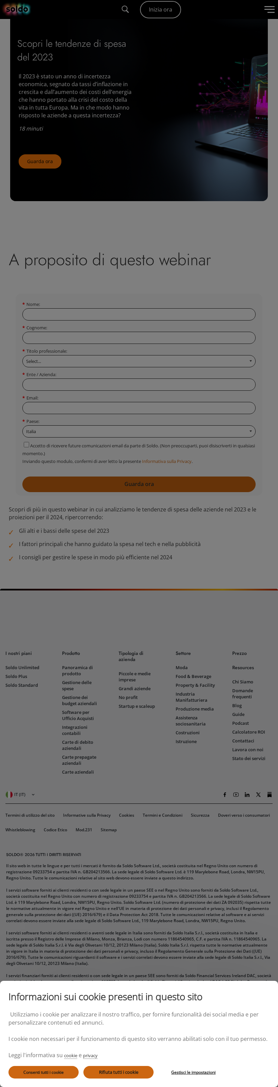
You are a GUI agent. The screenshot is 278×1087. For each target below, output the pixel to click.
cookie (70, 1055)
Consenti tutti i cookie (43, 1072)
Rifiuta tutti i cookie (118, 1072)
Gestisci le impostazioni (193, 1072)
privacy (90, 1055)
